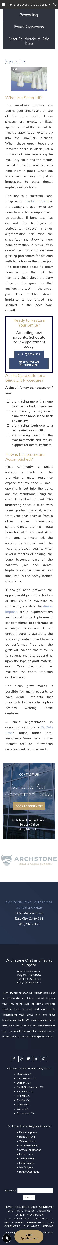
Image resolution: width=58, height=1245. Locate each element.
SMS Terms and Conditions (34, 1207)
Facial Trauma (26, 1163)
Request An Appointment (29, 363)
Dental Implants (28, 1132)
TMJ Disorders (27, 1158)
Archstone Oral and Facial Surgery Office (29, 822)
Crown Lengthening (30, 1150)
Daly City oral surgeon (15, 993)
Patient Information (29, 1215)
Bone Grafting (27, 1137)
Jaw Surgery (26, 1167)
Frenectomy (26, 1154)
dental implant (36, 201)
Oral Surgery (14, 1222)
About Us (44, 1211)
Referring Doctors (40, 1222)
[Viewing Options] (6, 1238)
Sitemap (48, 1226)
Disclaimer (31, 1226)
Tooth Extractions (29, 1145)
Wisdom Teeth (27, 1141)
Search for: (11, 1190)
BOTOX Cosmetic (29, 1172)
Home (9, 1207)
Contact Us (12, 1226)
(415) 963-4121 (30, 354)
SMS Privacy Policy (21, 1211)
